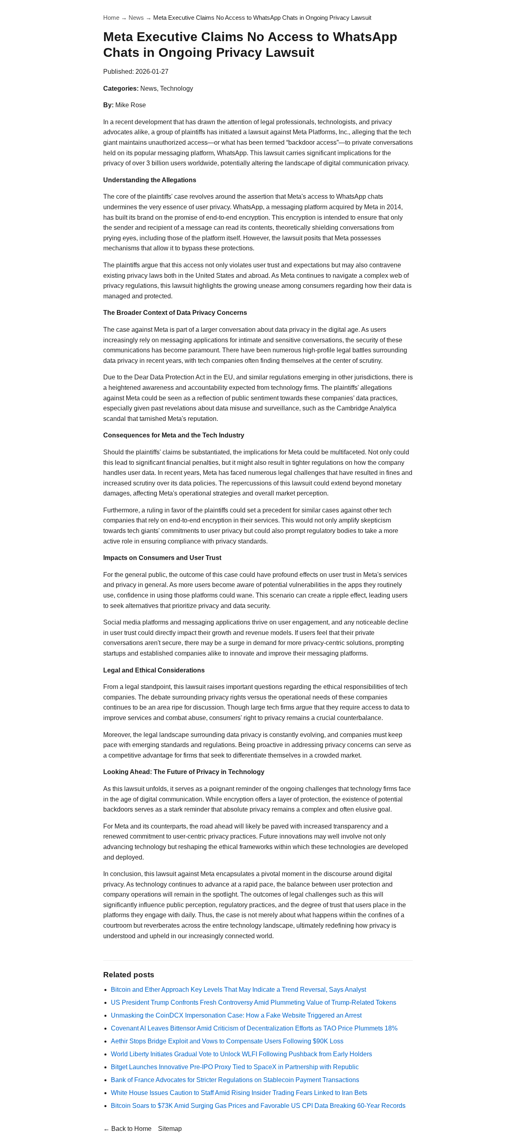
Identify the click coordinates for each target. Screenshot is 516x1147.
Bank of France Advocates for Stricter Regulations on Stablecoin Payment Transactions (235, 1079)
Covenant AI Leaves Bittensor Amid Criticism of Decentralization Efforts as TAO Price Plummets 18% (254, 1028)
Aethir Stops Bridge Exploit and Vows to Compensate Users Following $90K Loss (227, 1041)
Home (111, 17)
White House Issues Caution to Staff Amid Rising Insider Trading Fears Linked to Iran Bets (239, 1092)
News (136, 17)
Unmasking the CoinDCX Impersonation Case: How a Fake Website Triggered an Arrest (236, 1015)
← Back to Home (127, 1128)
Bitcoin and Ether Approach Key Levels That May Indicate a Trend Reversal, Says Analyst (238, 989)
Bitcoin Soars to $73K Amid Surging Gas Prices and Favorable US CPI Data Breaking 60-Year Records (258, 1105)
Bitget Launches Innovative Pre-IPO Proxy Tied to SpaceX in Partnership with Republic (235, 1067)
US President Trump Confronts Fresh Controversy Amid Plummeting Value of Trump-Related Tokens (253, 1002)
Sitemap (170, 1128)
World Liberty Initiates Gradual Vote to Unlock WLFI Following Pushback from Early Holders (241, 1054)
